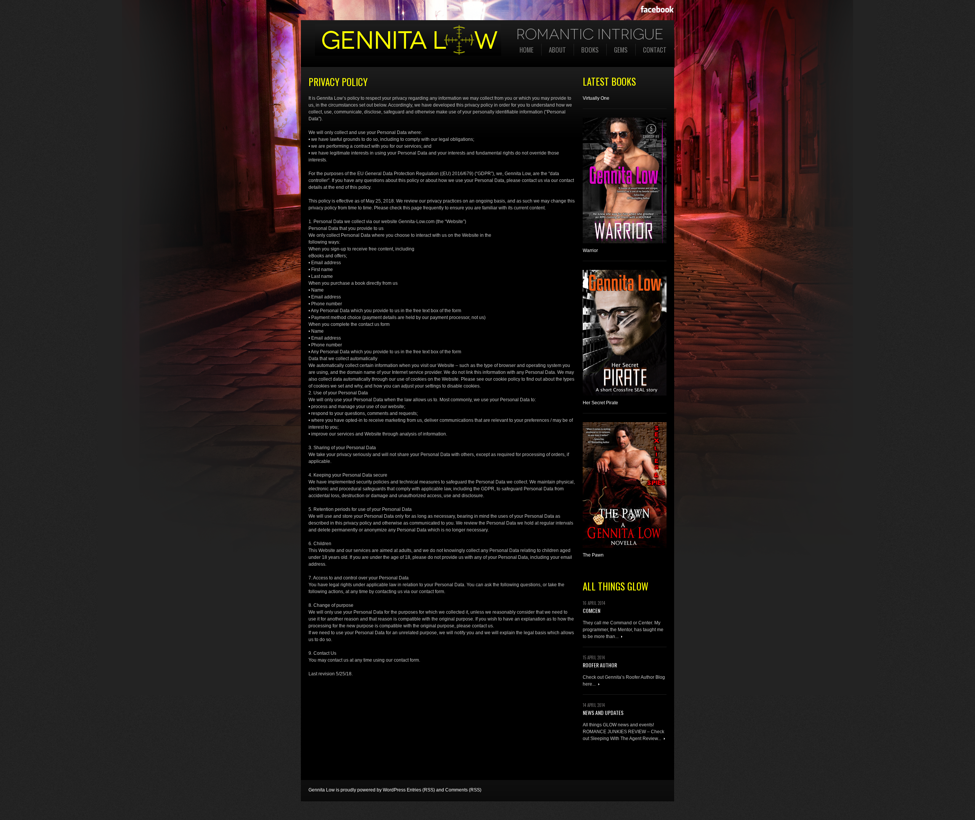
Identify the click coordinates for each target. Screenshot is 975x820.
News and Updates (603, 712)
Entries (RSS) (421, 790)
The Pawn (593, 555)
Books (590, 49)
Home (526, 49)
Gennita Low (321, 790)
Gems (621, 49)
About (557, 49)
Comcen (591, 610)
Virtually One (596, 98)
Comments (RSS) (463, 790)
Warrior (590, 250)
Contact (655, 49)
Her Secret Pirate (600, 402)
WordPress (394, 790)
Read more (621, 637)
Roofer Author (600, 665)
